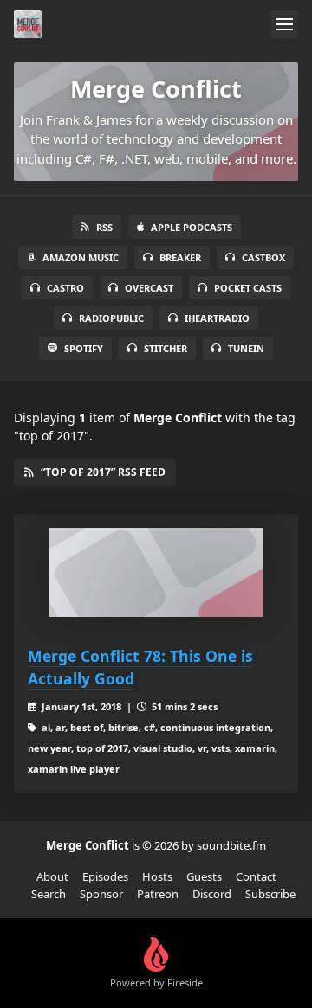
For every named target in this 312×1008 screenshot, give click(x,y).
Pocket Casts (248, 287)
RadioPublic (111, 317)
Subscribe (270, 894)
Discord (211, 894)
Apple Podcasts (191, 227)
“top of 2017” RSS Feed (103, 472)
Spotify (83, 348)
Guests (204, 876)
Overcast (149, 287)
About (52, 876)
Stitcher (165, 348)
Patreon (158, 894)
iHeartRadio (217, 317)
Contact (256, 876)
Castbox (263, 257)
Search (48, 894)
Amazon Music (80, 257)
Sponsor (101, 894)
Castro (65, 287)
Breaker (180, 257)
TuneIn (246, 348)
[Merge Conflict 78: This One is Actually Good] (156, 572)
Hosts (157, 876)
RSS (104, 227)
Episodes (105, 876)
